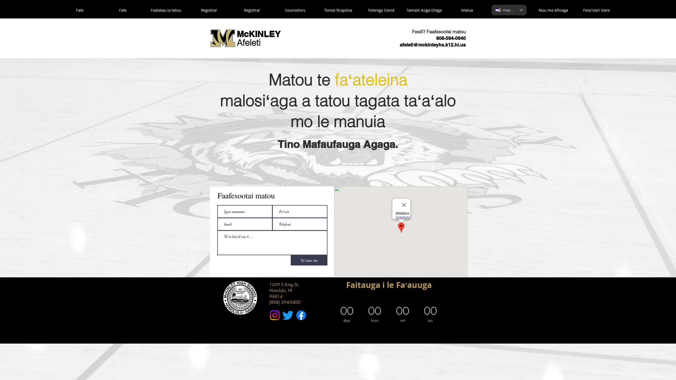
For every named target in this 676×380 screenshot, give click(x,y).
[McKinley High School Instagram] (274, 315)
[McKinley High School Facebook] (301, 315)
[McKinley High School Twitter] (287, 315)
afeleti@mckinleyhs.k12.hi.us (433, 45)
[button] (165, 10)
